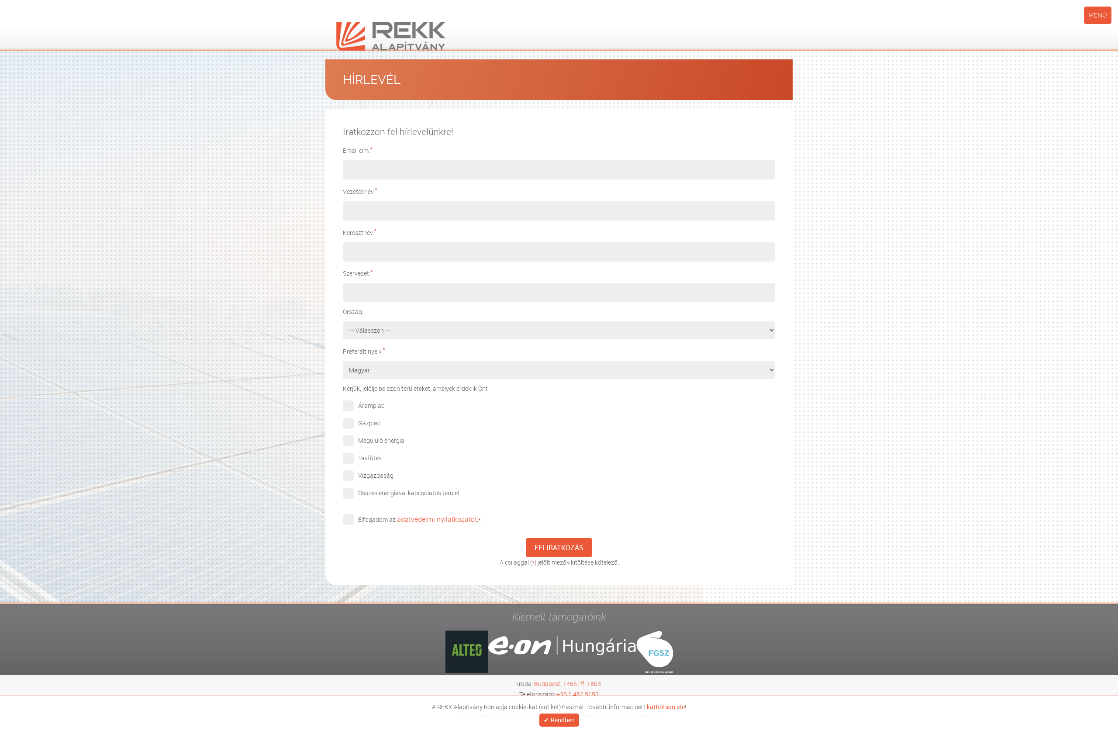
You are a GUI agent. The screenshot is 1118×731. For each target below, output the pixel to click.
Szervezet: (358, 273)
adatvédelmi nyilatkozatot (432, 519)
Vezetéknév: (360, 191)
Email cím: (358, 150)
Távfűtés (370, 458)
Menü (1097, 15)
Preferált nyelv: (364, 351)
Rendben (563, 720)
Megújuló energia (381, 440)
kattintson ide (666, 706)
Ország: (353, 311)
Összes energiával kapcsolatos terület (409, 493)
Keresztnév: (359, 232)
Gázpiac (369, 423)
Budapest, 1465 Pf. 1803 (567, 683)
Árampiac (371, 405)
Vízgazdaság (375, 475)
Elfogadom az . (414, 519)
